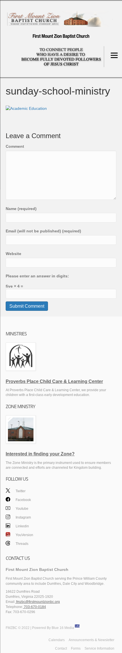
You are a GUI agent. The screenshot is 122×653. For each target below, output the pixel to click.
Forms (76, 648)
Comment (15, 146)
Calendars (57, 640)
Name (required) (21, 208)
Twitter (21, 491)
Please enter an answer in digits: (37, 276)
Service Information (99, 648)
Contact (61, 648)
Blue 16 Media (63, 628)
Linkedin (22, 526)
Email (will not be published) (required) (43, 231)
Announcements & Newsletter (91, 640)
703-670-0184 (34, 607)
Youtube (22, 509)
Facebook (23, 500)
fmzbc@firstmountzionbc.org (37, 602)
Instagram (23, 517)
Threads (22, 544)
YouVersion (24, 535)
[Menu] (114, 55)
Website (13, 253)
